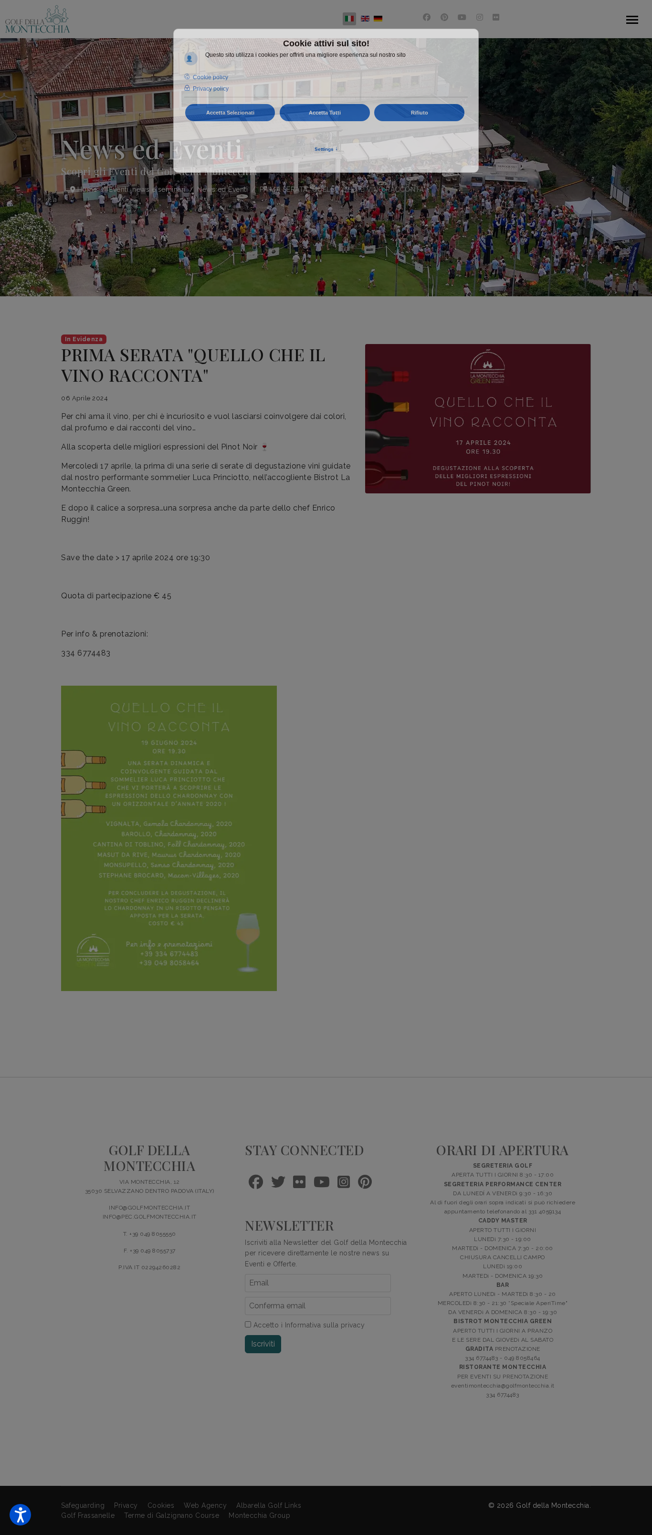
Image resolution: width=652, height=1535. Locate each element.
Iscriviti (263, 1343)
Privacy (126, 1505)
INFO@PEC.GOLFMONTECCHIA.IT (150, 1216)
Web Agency (205, 1505)
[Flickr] (496, 17)
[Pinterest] (445, 17)
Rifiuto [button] (419, 112)
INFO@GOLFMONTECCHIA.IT (149, 1207)
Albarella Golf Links (268, 1505)
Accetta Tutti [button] (325, 112)
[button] (20, 1514)
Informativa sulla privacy (325, 1325)
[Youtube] (462, 17)
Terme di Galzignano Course (171, 1515)
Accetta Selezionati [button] (230, 112)
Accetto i (308, 1325)
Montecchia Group (259, 1515)
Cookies (161, 1505)
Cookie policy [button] (210, 77)
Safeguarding (83, 1505)
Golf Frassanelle (88, 1515)
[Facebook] (427, 17)
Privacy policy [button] (211, 88)
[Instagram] (480, 17)
